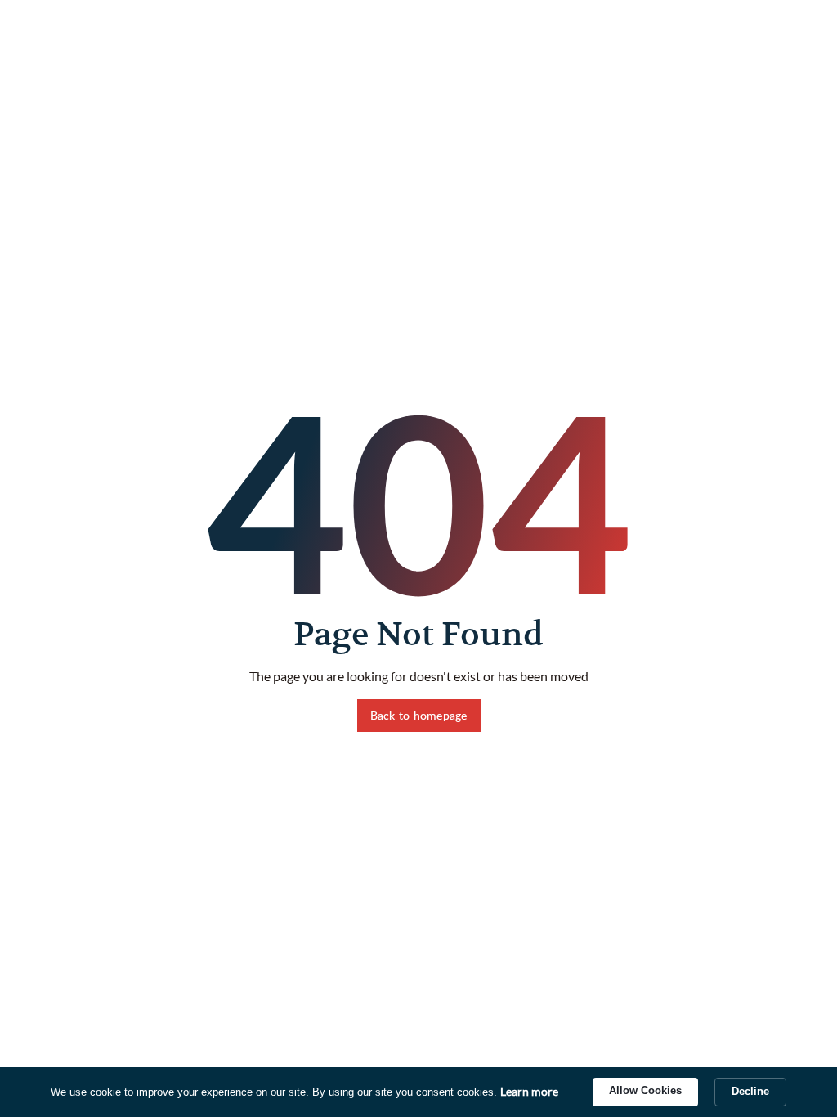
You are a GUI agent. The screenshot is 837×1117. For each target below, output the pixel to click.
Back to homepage (419, 715)
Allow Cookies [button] (645, 1090)
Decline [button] (750, 1091)
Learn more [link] (529, 1091)
